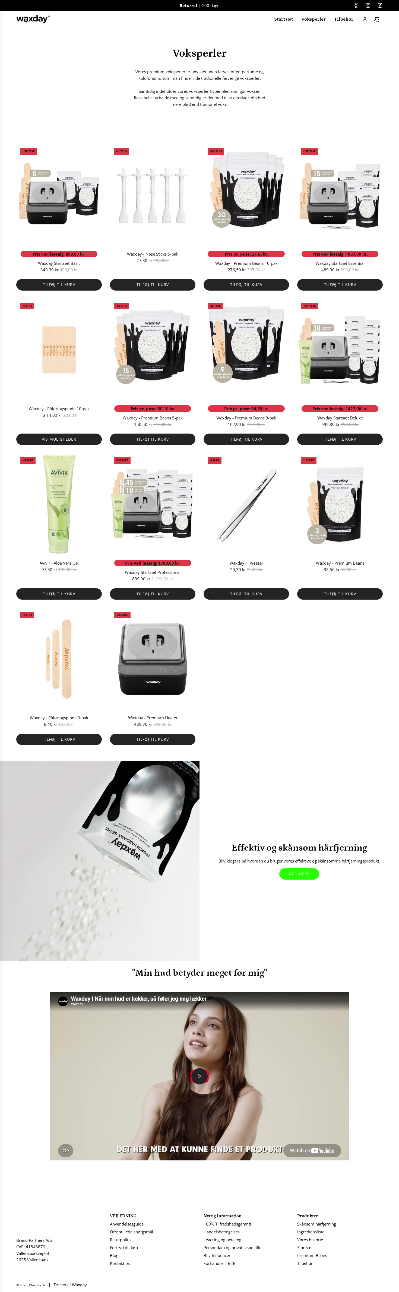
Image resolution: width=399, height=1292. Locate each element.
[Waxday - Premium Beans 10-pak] (246, 195)
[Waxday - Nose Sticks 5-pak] (152, 195)
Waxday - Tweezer (246, 563)
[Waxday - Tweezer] (246, 504)
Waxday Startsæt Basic (59, 263)
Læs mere (299, 873)
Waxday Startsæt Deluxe (340, 418)
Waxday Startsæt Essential (340, 263)
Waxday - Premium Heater (153, 717)
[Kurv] (377, 19)
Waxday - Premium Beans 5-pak (153, 418)
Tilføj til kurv (59, 284)
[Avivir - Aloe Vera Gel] (59, 504)
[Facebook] (356, 5)
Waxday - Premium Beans (340, 563)
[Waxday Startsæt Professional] (152, 504)
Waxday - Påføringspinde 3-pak (59, 717)
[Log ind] (365, 19)
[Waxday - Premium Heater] (152, 659)
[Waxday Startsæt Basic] (59, 195)
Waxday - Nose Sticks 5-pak (152, 254)
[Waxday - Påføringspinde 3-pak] (59, 659)
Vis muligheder (59, 439)
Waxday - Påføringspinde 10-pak (59, 408)
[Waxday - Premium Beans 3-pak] (246, 350)
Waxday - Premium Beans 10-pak (246, 263)
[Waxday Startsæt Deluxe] (340, 350)
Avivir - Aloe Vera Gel (59, 563)
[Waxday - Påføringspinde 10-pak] (59, 350)
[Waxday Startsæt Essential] (340, 195)
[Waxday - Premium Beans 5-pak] (152, 350)
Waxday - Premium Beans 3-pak (246, 418)
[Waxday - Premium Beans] (340, 504)
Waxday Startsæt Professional (152, 572)
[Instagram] (368, 5)
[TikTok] (380, 5)
